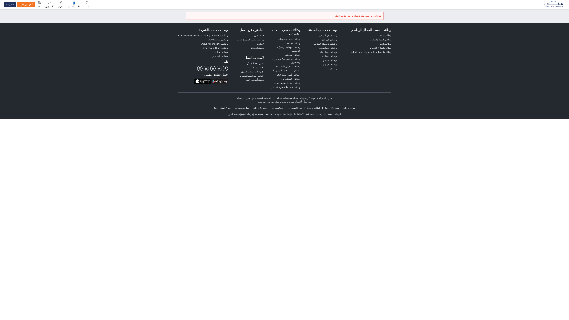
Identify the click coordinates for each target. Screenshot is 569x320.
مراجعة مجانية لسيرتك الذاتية (250, 39)
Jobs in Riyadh (278, 108)
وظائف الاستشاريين (291, 78)
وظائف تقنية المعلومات (289, 38)
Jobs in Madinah (332, 108)
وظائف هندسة (384, 35)
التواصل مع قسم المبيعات (251, 75)
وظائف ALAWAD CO (218, 39)
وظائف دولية (330, 68)
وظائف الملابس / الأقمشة (288, 66)
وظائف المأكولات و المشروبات (286, 70)
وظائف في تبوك (329, 60)
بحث (87, 6)
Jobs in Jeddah (242, 108)
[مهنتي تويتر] (219, 68)
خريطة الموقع (247, 114)
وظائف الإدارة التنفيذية (380, 47)
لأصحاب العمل (254, 58)
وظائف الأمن (385, 43)
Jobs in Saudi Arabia (222, 108)
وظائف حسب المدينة (322, 30)
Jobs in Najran (349, 108)
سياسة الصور (234, 114)
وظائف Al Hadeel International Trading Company (203, 35)
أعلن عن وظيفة (26, 4)
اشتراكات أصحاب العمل (252, 71)
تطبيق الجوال (74, 6)
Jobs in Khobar (296, 108)
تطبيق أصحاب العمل (254, 79)
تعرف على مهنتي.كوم (314, 114)
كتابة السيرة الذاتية (255, 35)
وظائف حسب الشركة (213, 30)
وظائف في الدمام (328, 52)
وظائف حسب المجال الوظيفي (371, 30)
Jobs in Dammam (260, 108)
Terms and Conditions (263, 114)
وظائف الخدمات (293, 54)
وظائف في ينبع (329, 64)
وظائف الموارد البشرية (380, 39)
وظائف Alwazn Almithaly (215, 47)
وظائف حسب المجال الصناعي (286, 31)
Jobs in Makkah (313, 108)
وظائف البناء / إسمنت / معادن (286, 82)
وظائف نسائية (221, 52)
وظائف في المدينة (328, 47)
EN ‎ (39, 6)
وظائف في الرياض (328, 35)
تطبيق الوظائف (257, 47)
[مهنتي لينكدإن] (206, 68)
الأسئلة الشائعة (297, 114)
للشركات (10, 4)
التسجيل (49, 6)
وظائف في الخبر (329, 56)
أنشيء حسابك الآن (255, 63)
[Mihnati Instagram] (200, 68)
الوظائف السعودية (333, 114)
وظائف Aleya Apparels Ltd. (214, 43)
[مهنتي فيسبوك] (225, 68)
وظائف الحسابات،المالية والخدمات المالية (371, 52)
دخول (60, 6)
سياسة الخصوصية (282, 114)
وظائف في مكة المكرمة (325, 43)
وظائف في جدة (329, 39)
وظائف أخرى (275, 87)
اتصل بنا (260, 43)
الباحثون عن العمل (251, 30)
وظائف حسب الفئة (291, 87)
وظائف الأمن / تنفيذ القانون (288, 74)
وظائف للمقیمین (220, 56)
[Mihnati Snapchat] (213, 68)
